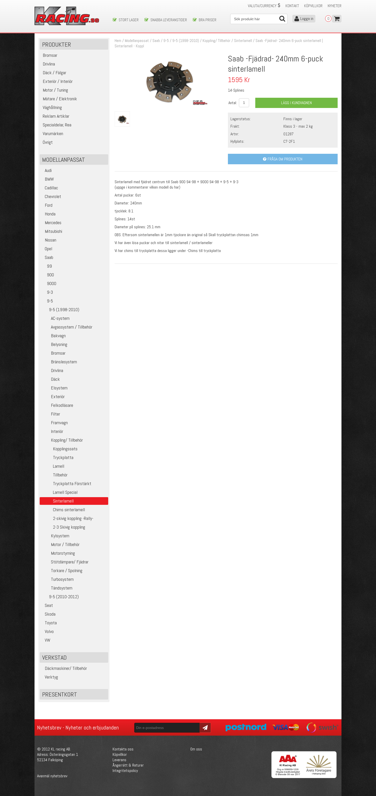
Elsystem (59, 388)
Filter (55, 414)
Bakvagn (58, 336)
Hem (118, 40)
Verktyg (51, 677)
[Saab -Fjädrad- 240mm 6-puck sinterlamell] (169, 103)
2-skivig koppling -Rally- (73, 518)
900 (50, 275)
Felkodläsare (62, 405)
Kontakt (292, 5)
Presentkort (59, 694)
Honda (50, 214)
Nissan (50, 240)
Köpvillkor (313, 5)
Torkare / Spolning (66, 570)
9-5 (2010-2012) (64, 596)
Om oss (196, 749)
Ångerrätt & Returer (128, 765)
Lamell (58, 466)
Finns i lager (292, 119)
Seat (49, 605)
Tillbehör (60, 475)
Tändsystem (61, 588)
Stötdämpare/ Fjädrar (70, 562)
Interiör (57, 431)
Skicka (204, 727)
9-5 (50, 301)
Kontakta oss (123, 749)
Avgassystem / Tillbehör (71, 327)
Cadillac (51, 188)
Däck (55, 379)
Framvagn (59, 423)
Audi (48, 170)
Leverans (119, 759)
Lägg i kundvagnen (296, 102)
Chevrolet (53, 196)
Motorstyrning (63, 553)
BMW (49, 179)
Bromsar (58, 353)
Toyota (51, 623)
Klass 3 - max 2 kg (298, 126)
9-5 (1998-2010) (64, 309)
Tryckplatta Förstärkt (72, 483)
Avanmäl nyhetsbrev (52, 776)
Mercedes (53, 222)
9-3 (50, 292)
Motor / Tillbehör (65, 544)
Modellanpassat (137, 40)
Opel (48, 249)
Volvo (49, 631)
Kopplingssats (65, 449)
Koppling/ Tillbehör (67, 440)
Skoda (50, 614)
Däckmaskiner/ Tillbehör (66, 668)
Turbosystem (62, 579)
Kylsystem (60, 536)
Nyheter (334, 5)
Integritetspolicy (125, 770)
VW (47, 640)
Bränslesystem (64, 362)
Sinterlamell (243, 40)
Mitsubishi (53, 231)
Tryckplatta (63, 457)
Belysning (59, 344)
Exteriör (58, 396)
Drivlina (57, 370)
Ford (48, 205)
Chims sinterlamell (69, 510)
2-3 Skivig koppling (69, 527)
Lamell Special (65, 492)
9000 (51, 283)
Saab (49, 257)
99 (49, 266)
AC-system (60, 318)
